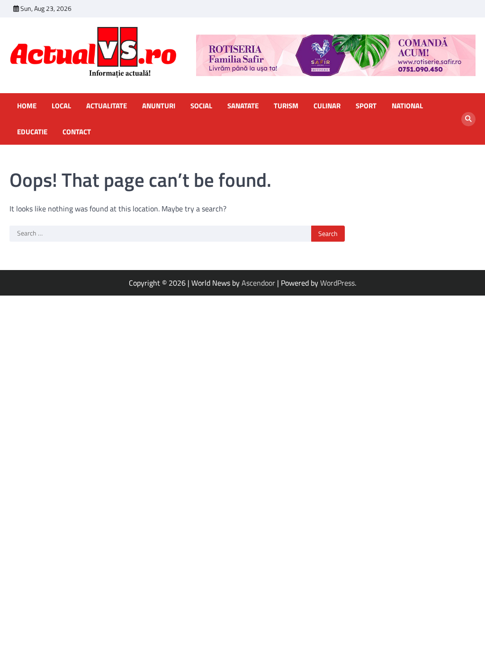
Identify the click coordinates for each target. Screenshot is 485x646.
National (407, 106)
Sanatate (243, 106)
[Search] (468, 119)
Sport (366, 106)
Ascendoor (258, 282)
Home (26, 106)
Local (61, 106)
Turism (286, 106)
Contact (77, 132)
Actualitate (106, 106)
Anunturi (158, 106)
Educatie (32, 132)
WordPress (337, 282)
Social (201, 106)
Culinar (327, 106)
